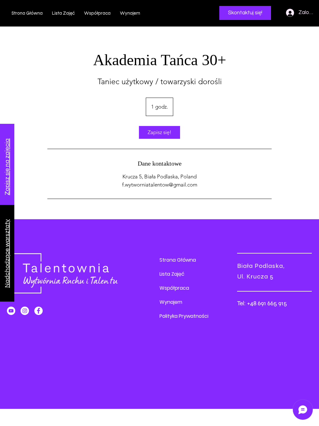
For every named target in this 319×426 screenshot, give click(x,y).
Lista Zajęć (172, 274)
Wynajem (171, 302)
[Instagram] (25, 311)
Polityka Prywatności (184, 316)
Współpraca (174, 288)
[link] (159, 132)
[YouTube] (11, 311)
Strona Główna (178, 260)
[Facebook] (38, 311)
